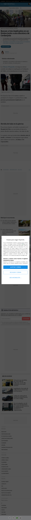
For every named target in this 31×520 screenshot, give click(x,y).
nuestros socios (21, 242)
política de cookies (15, 255)
